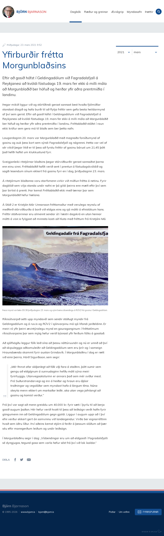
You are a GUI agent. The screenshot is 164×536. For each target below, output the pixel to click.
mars (137, 52)
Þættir (149, 12)
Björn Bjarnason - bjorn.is (34, 12)
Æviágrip (117, 12)
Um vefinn (124, 512)
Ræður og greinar (96, 12)
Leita (159, 12)
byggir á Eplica (152, 531)
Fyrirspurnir (150, 512)
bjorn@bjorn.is (46, 512)
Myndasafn (134, 12)
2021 (120, 52)
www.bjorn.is (28, 512)
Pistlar (112, 512)
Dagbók (75, 12)
